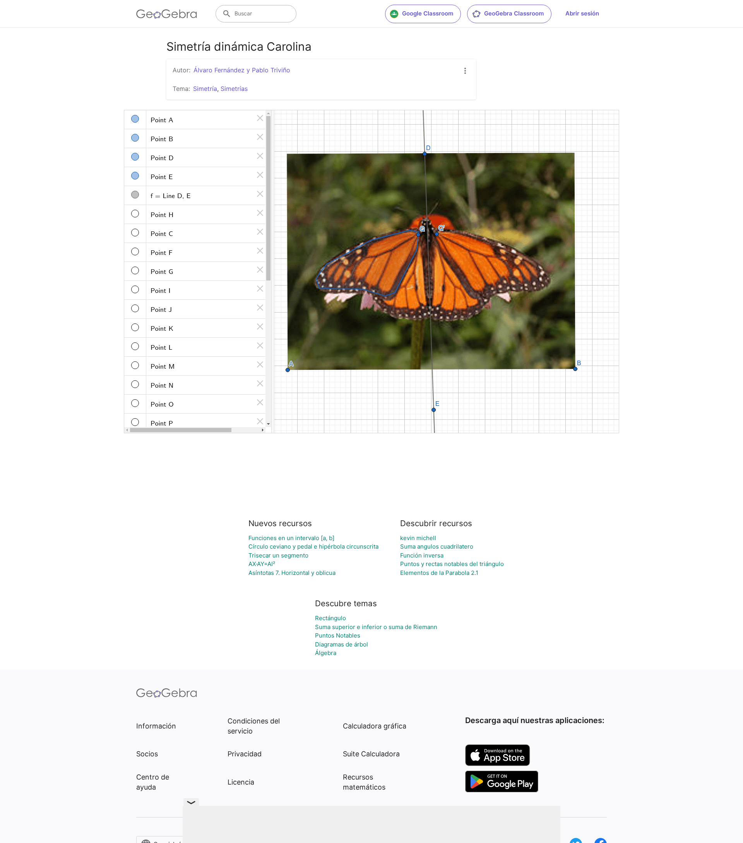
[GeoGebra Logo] (166, 14)
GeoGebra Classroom (514, 13)
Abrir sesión (582, 13)
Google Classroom (427, 13)
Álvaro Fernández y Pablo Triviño (241, 70)
